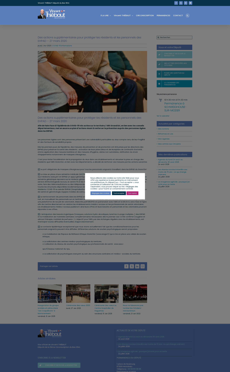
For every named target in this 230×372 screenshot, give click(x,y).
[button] (187, 15)
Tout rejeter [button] (132, 193)
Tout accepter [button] (118, 193)
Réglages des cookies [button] (100, 193)
